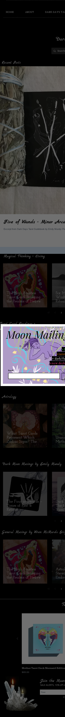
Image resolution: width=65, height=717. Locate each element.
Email (11, 370)
